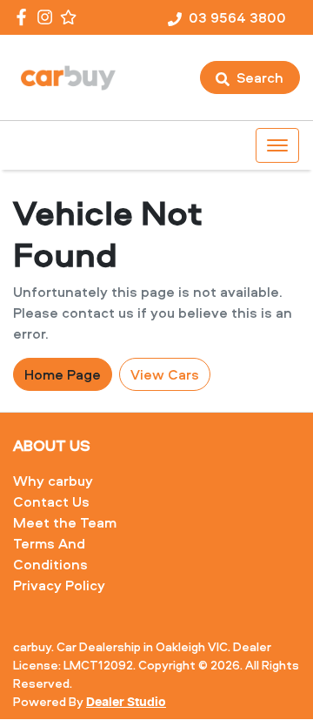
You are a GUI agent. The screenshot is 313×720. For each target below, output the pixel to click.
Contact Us (51, 501)
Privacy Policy (59, 585)
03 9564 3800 (237, 17)
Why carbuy (53, 480)
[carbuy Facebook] (25, 17)
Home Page (62, 374)
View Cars (164, 374)
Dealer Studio (126, 702)
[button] (277, 145)
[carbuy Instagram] (48, 17)
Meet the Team (65, 522)
